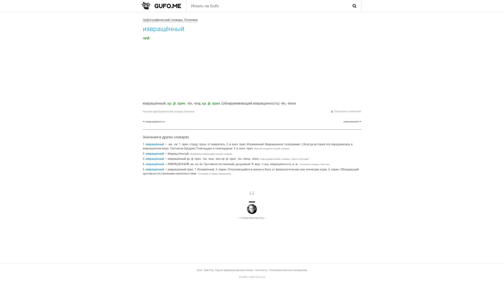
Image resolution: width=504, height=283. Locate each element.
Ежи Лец (209, 270)
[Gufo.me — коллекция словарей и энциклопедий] (161, 5)
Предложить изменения (347, 111)
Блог (199, 270)
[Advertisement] (252, 71)
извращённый (155, 144)
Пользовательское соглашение (288, 270)
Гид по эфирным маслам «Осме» (234, 270)
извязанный (351, 121)
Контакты (261, 270)
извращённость (155, 121)
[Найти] (354, 6)
